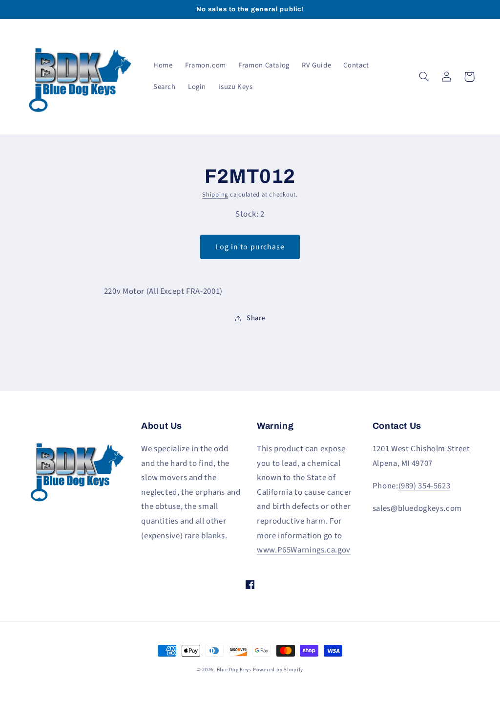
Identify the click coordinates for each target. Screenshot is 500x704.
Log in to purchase (250, 247)
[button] (424, 77)
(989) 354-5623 (424, 486)
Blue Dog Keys (234, 669)
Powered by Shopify (278, 669)
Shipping (215, 194)
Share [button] (256, 318)
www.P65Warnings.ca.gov (304, 550)
